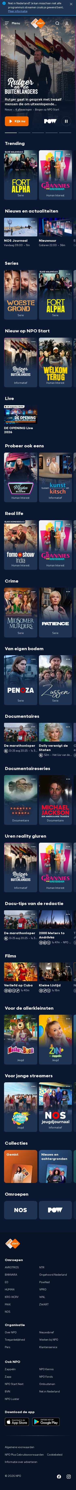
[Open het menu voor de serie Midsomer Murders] (33, 591)
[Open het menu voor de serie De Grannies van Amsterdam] (68, 154)
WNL (42, 1297)
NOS (7, 1311)
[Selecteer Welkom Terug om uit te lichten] (52, 131)
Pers (7, 1347)
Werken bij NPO (48, 1339)
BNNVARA (11, 1274)
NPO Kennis (46, 1369)
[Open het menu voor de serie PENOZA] (33, 659)
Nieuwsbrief (46, 1332)
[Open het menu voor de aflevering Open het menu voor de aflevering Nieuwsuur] (67, 221)
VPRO (42, 1289)
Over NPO (11, 1332)
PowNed (44, 1282)
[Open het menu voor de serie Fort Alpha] (33, 154)
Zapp (8, 1376)
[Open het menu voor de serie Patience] (68, 591)
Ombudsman (47, 1384)
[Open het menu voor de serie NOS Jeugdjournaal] (68, 1086)
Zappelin (10, 1369)
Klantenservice (48, 1347)
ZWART (44, 1304)
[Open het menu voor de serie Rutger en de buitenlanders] (33, 341)
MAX (8, 1304)
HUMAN (9, 1289)
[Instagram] (68, 1477)
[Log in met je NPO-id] (67, 23)
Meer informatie (17, 11)
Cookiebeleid (54, 1454)
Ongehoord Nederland (53, 1274)
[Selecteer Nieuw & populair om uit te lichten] (65, 131)
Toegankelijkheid (15, 1339)
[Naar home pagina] (38, 23)
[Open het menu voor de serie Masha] (33, 1018)
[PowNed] (55, 1210)
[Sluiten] (71, 4)
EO (6, 1282)
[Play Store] (46, 1422)
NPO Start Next (14, 1384)
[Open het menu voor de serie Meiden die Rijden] (33, 456)
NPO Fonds (46, 1376)
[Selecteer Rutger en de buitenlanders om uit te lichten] (11, 131)
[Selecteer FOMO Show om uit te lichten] (24, 131)
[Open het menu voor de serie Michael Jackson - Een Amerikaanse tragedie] (68, 779)
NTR (41, 1267)
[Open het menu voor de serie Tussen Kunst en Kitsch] (68, 456)
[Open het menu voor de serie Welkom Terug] (68, 341)
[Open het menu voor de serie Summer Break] (33, 1086)
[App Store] (17, 1422)
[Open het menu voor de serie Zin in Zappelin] (68, 1018)
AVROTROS (12, 1267)
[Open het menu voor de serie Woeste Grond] (33, 274)
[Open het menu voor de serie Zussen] (68, 659)
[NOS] (20, 1210)
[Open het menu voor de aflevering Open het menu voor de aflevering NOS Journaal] (33, 221)
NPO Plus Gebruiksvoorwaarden (24, 1454)
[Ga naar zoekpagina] (57, 23)
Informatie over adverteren (21, 1462)
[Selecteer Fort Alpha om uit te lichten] (38, 131)
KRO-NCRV (11, 1297)
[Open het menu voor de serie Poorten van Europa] (33, 779)
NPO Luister (12, 1399)
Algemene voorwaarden (19, 1447)
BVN (7, 1391)
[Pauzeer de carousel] (66, 121)
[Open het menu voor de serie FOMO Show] (33, 524)
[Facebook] (59, 1477)
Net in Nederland (49, 1391)
